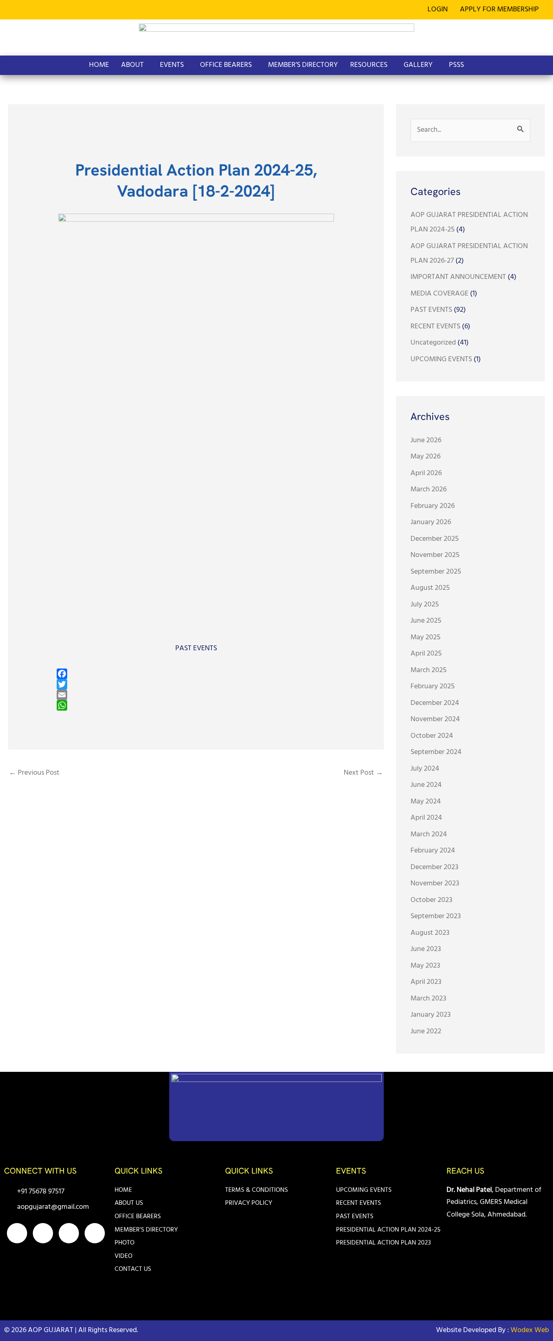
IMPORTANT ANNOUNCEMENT (458, 277)
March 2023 (428, 999)
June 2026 (425, 440)
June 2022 (425, 1031)
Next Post (363, 773)
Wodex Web (529, 1330)
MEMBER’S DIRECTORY (303, 65)
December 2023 (434, 867)
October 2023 (431, 900)
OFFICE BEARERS (226, 65)
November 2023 (434, 883)
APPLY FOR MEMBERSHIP (499, 9)
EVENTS (172, 65)
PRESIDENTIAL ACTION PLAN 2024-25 (388, 1230)
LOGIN (438, 9)
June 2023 (425, 949)
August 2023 (429, 933)
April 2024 (426, 818)
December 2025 (434, 539)
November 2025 (434, 555)
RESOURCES (368, 65)
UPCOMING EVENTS (441, 359)
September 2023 (435, 916)
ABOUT (132, 65)
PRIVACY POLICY (248, 1203)
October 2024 (431, 736)
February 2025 (432, 686)
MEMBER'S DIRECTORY (146, 1230)
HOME (99, 65)
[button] (501, 9)
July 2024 (424, 769)
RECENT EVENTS (435, 326)
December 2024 (434, 703)
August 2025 (430, 588)
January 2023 (430, 1015)
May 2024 (425, 802)
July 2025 (424, 605)
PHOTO (124, 1243)
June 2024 (426, 785)
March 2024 (428, 834)
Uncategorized (433, 343)
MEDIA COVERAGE (439, 294)
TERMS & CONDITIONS (256, 1190)
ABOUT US (129, 1203)
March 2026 (428, 489)
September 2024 (436, 752)
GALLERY (418, 65)
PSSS (456, 65)
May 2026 (425, 457)
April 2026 (426, 473)
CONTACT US (133, 1269)
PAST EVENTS (196, 648)
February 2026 (432, 506)
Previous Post (34, 773)
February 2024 (432, 851)
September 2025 (435, 572)
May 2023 (425, 966)
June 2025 (425, 621)
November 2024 (435, 719)
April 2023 (425, 982)
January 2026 (430, 522)
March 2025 (428, 670)
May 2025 (425, 637)
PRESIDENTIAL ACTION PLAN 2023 (383, 1243)
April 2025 (426, 654)
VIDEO (123, 1256)
